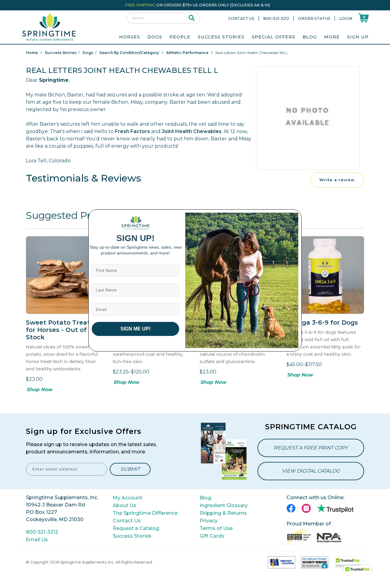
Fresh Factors (132, 131)
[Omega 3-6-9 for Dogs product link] (325, 275)
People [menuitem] (179, 37)
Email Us (37, 539)
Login (345, 18)
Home (32, 52)
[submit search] (192, 18)
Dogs (88, 52)
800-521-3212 (276, 18)
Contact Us (241, 18)
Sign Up (358, 37)
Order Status (314, 18)
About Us (124, 505)
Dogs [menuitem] (154, 37)
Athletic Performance (187, 52)
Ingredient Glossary (224, 505)
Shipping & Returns (223, 513)
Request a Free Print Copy (311, 448)
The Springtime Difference (145, 513)
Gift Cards (212, 536)
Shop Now (39, 389)
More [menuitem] (332, 37)
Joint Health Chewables (192, 131)
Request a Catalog (136, 528)
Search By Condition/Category (129, 52)
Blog (310, 37)
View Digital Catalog (311, 471)
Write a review (337, 180)
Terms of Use (216, 528)
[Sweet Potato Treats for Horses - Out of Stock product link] (65, 275)
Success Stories (221, 37)
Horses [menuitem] (129, 37)
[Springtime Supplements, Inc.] (48, 27)
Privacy (209, 521)
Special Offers (273, 37)
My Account (127, 498)
